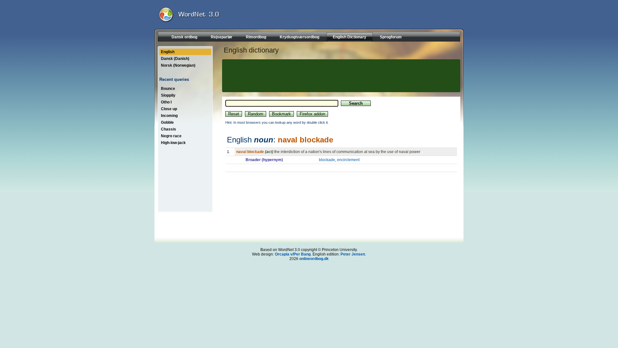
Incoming (169, 115)
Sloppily (168, 95)
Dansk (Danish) (175, 58)
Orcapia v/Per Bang (293, 254)
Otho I (166, 102)
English (167, 52)
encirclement (348, 160)
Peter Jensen (353, 254)
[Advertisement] (340, 75)
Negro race (171, 136)
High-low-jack (173, 142)
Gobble (167, 122)
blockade (327, 160)
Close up (169, 109)
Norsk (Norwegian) (178, 65)
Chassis (168, 129)
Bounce (168, 88)
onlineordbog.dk (314, 258)
